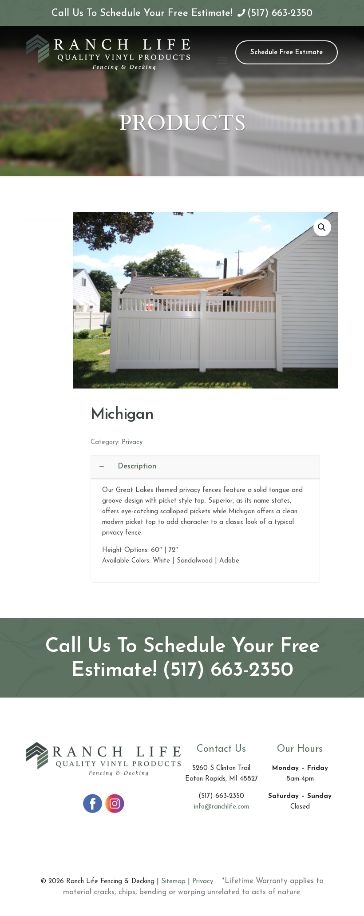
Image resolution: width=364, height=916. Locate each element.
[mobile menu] (222, 51)
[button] (322, 227)
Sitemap (173, 881)
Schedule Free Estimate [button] (286, 52)
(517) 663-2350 (280, 13)
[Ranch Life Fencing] (108, 51)
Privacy (132, 442)
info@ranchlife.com (221, 807)
